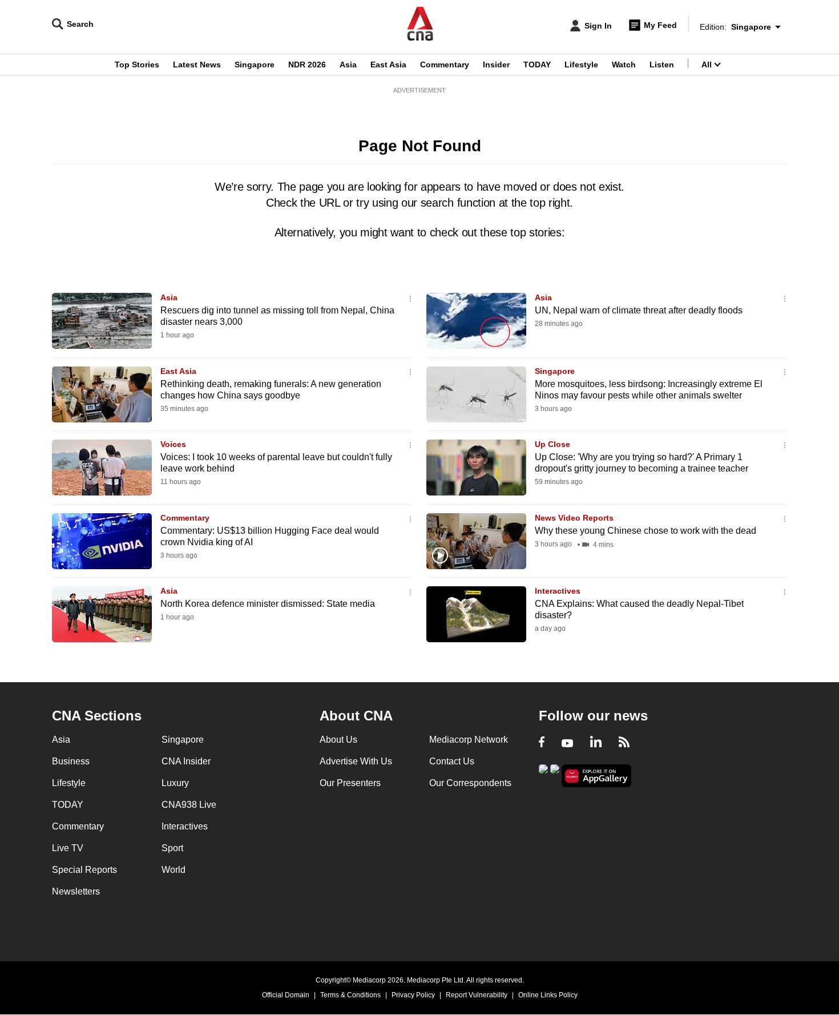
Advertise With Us (356, 761)
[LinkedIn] (596, 743)
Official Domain (285, 995)
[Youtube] (567, 743)
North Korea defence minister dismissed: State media (267, 604)
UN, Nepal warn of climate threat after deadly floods (639, 310)
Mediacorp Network (468, 739)
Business (71, 761)
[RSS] (624, 743)
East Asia (388, 64)
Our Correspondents (470, 783)
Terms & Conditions (350, 995)
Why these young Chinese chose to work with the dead (645, 530)
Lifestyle (581, 64)
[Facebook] (541, 743)
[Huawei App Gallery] (596, 776)
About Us (338, 739)
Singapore (255, 64)
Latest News (197, 64)
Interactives (557, 590)
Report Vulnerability (476, 995)
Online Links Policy (548, 995)
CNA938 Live (189, 804)
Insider (496, 64)
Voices (173, 444)
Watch (624, 64)
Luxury (175, 783)
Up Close (552, 444)
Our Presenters (350, 783)
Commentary (444, 64)
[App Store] (554, 775)
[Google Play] (543, 775)
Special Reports (84, 870)
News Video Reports (574, 517)
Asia (348, 64)
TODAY (537, 64)
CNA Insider (186, 761)
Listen (662, 64)
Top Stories (137, 64)
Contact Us (451, 761)
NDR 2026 (307, 64)
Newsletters (76, 891)
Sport (172, 848)
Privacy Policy (413, 995)
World (173, 870)
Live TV (67, 848)
